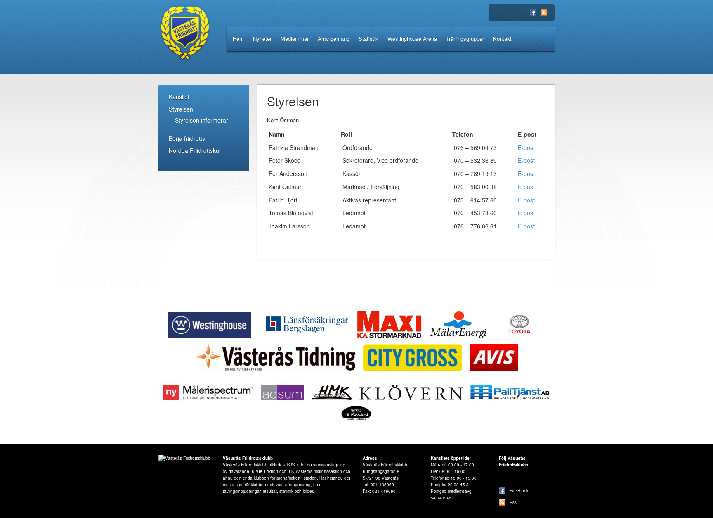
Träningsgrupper (465, 39)
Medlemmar (295, 39)
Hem (238, 39)
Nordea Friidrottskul (194, 150)
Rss (544, 13)
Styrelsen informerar (201, 120)
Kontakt (502, 39)
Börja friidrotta (187, 138)
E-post (526, 147)
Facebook (533, 13)
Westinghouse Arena (412, 39)
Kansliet (179, 97)
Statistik (368, 39)
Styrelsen (181, 109)
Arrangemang (333, 39)
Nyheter (262, 39)
